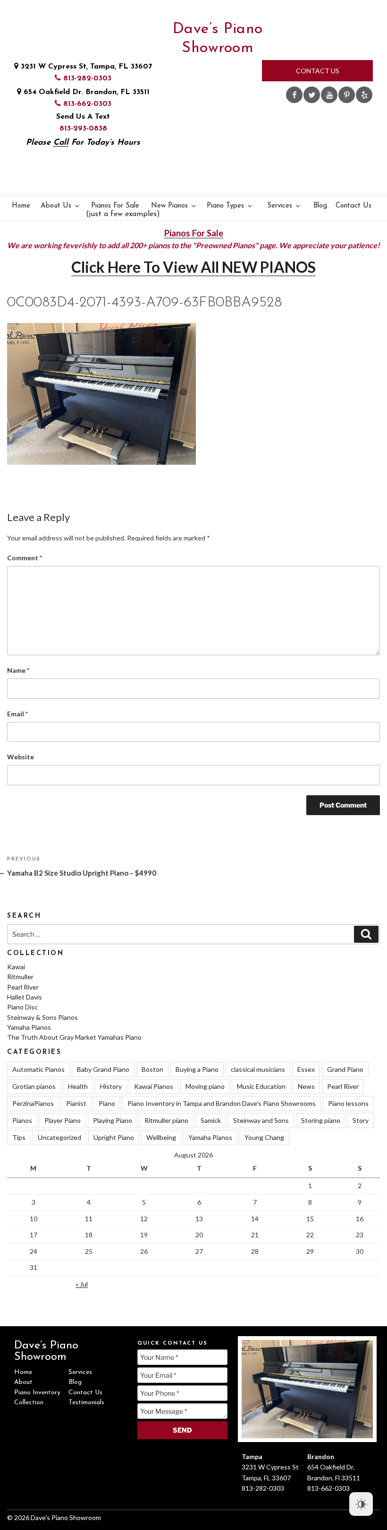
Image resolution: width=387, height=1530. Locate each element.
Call (60, 143)
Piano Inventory (37, 1392)
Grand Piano (345, 1069)
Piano (107, 1103)
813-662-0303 (86, 104)
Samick (211, 1120)
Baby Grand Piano (103, 1069)
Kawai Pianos (153, 1086)
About (23, 1382)
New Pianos (169, 205)
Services (279, 205)
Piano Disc (22, 1007)
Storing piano (320, 1120)
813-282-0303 (86, 78)
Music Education (261, 1086)
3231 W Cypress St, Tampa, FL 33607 (85, 66)
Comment (24, 558)
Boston (152, 1069)
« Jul (82, 1284)
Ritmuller (20, 977)
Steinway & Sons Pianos (42, 1017)
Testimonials (86, 1402)
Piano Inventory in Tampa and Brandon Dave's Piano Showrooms (221, 1103)
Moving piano (205, 1086)
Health (78, 1086)
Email (17, 714)
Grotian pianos (34, 1086)
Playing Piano (112, 1120)
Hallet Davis (24, 997)
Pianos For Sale (116, 210)
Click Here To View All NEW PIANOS (193, 267)
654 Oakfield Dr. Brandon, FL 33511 (85, 92)
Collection (28, 1402)
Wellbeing (161, 1137)
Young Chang (264, 1137)
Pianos (22, 1120)
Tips (18, 1137)
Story (361, 1120)
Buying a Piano (197, 1069)
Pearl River (23, 987)
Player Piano (62, 1120)
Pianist (76, 1103)
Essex (306, 1069)
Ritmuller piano (166, 1120)
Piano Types (225, 205)
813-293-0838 (83, 128)
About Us (56, 205)
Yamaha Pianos (29, 1027)
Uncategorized (59, 1137)
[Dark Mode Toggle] (361, 1504)
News (306, 1086)
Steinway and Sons (261, 1120)
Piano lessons (348, 1103)
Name (18, 670)
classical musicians (258, 1069)
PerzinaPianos (33, 1103)
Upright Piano (113, 1137)
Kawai (16, 967)
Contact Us (317, 71)
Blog (320, 205)
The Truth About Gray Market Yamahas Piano (74, 1037)
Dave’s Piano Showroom (218, 39)
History (111, 1086)
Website (20, 757)
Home (21, 205)
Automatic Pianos (38, 1069)
